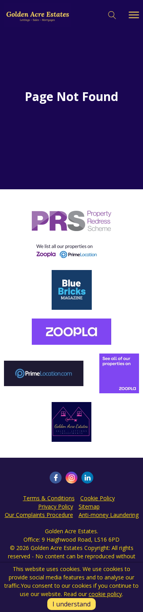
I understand (71, 604)
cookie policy (105, 594)
